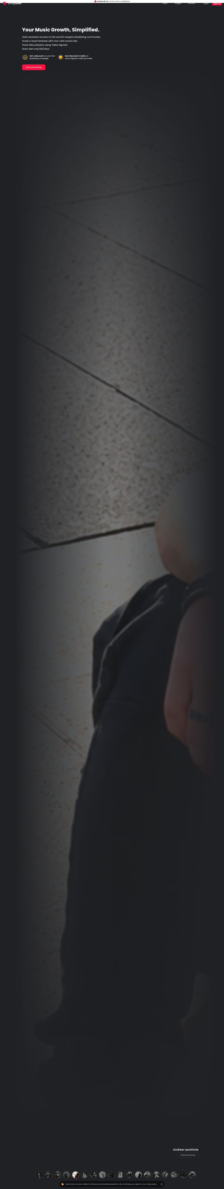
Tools (164, 3)
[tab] (39, 1174)
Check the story (121, 1155)
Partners (191, 3)
